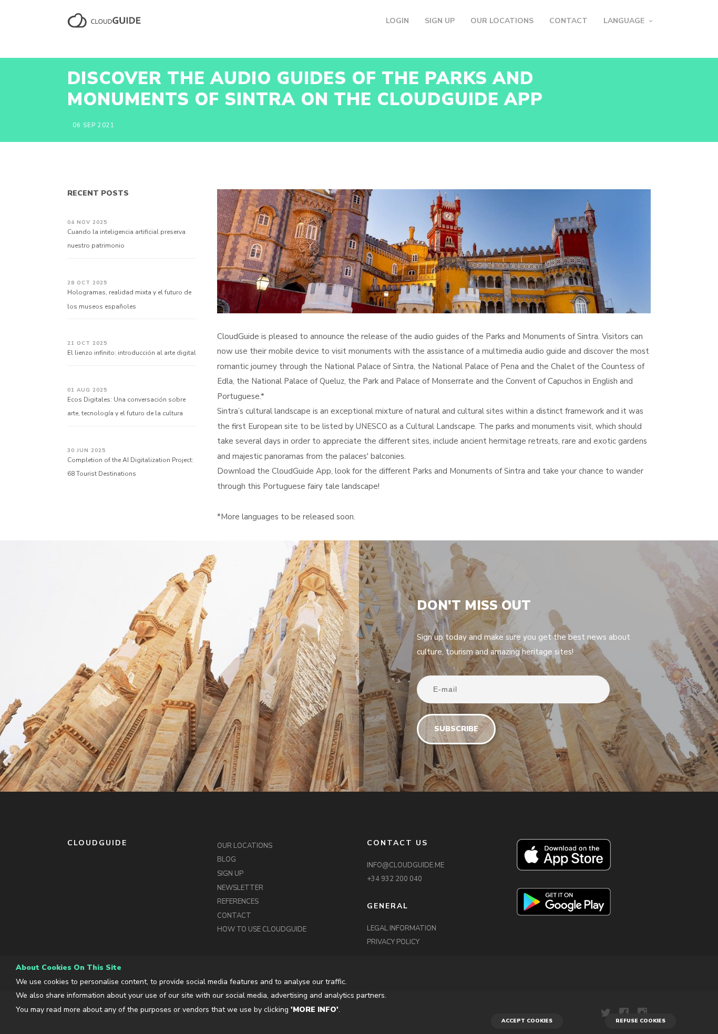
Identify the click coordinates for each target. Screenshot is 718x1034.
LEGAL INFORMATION (401, 928)
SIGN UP (440, 21)
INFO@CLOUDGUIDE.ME (405, 865)
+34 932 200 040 (394, 879)
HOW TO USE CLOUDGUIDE (261, 929)
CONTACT (568, 21)
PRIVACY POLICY (393, 942)
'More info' (315, 1010)
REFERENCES (238, 901)
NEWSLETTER (240, 888)
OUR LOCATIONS (502, 21)
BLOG (226, 859)
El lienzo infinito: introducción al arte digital (131, 353)
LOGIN (397, 21)
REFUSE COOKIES (640, 1021)
